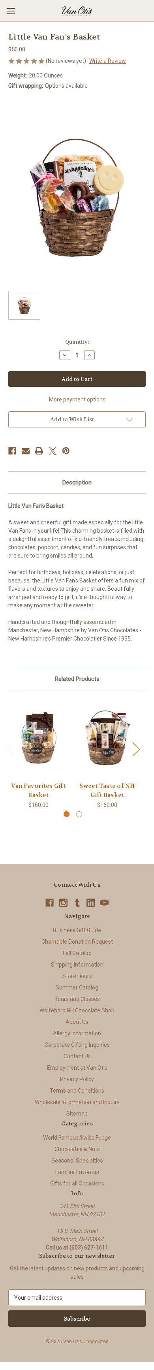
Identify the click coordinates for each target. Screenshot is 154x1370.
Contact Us (77, 1056)
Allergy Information (77, 1033)
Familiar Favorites (77, 1172)
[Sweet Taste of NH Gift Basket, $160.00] (107, 738)
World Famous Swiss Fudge (77, 1137)
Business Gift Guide (77, 930)
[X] (52, 450)
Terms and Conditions (77, 1090)
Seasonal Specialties (77, 1160)
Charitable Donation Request (77, 941)
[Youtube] (104, 903)
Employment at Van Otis (77, 1068)
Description (77, 482)
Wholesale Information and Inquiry (77, 1102)
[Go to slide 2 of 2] (79, 814)
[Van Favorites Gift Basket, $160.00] (38, 738)
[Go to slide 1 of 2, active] (66, 814)
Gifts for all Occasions (77, 1183)
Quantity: (77, 342)
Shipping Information (77, 964)
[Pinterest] (66, 450)
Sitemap (77, 1113)
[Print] (39, 450)
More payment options (77, 399)
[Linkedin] (90, 903)
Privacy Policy (77, 1079)
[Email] (26, 450)
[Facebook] (12, 450)
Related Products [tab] (77, 678)
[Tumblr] (77, 903)
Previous (10, 749)
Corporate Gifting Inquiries (77, 1045)
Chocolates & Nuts (77, 1149)
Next (136, 749)
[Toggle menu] (11, 11)
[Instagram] (63, 903)
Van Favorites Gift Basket (38, 790)
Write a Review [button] (107, 61)
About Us (77, 1022)
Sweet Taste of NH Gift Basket (107, 790)
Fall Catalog (77, 953)
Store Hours (77, 976)
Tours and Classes (77, 999)
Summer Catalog (77, 987)
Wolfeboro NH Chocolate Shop (77, 1010)
